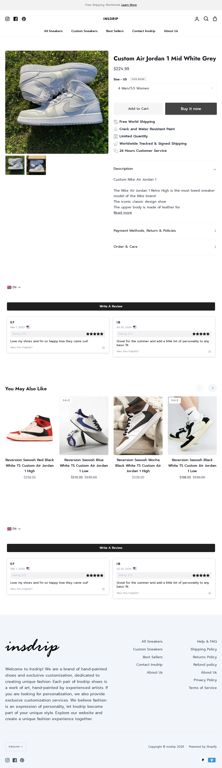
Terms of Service (203, 687)
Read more (123, 212)
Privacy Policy (205, 680)
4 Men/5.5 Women (133, 88)
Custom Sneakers (148, 649)
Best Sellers (153, 657)
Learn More (129, 5)
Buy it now (191, 109)
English (14, 746)
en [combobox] (14, 287)
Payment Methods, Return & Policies (145, 230)
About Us (155, 672)
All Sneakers (152, 641)
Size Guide (138, 79)
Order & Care (125, 246)
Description (123, 168)
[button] (111, 306)
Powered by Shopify (203, 747)
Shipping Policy (204, 649)
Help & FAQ (207, 641)
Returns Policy (205, 657)
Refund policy (205, 664)
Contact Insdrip (149, 664)
